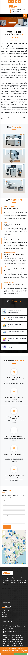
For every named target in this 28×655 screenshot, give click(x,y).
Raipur (8, 645)
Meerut (9, 643)
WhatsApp (21, 654)
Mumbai (8, 635)
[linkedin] (16, 2)
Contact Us (5, 600)
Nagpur (13, 639)
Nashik (17, 643)
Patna (4, 641)
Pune (13, 637)
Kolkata (9, 637)
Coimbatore (13, 645)
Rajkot (13, 643)
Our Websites (6, 602)
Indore (17, 639)
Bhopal (21, 639)
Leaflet (24, 563)
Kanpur (9, 639)
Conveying (5, 614)
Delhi (4, 635)
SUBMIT (7, 527)
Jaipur (22, 637)
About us (5, 594)
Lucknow (5, 639)
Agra (21, 641)
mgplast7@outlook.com (18, 9)
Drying (4, 612)
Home (4, 591)
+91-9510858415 (9, 628)
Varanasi (5, 643)
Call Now (7, 654)
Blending (5, 616)
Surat (8, 641)
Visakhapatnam (20, 645)
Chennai (5, 637)
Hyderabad (18, 635)
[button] (2, 22)
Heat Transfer (6, 610)
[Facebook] (9, 2)
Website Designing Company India (14, 651)
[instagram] (12, 2)
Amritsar (21, 643)
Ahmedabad (17, 637)
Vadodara (12, 641)
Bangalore (13, 635)
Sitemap (5, 596)
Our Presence (6, 598)
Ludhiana (17, 641)
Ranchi (4, 645)
